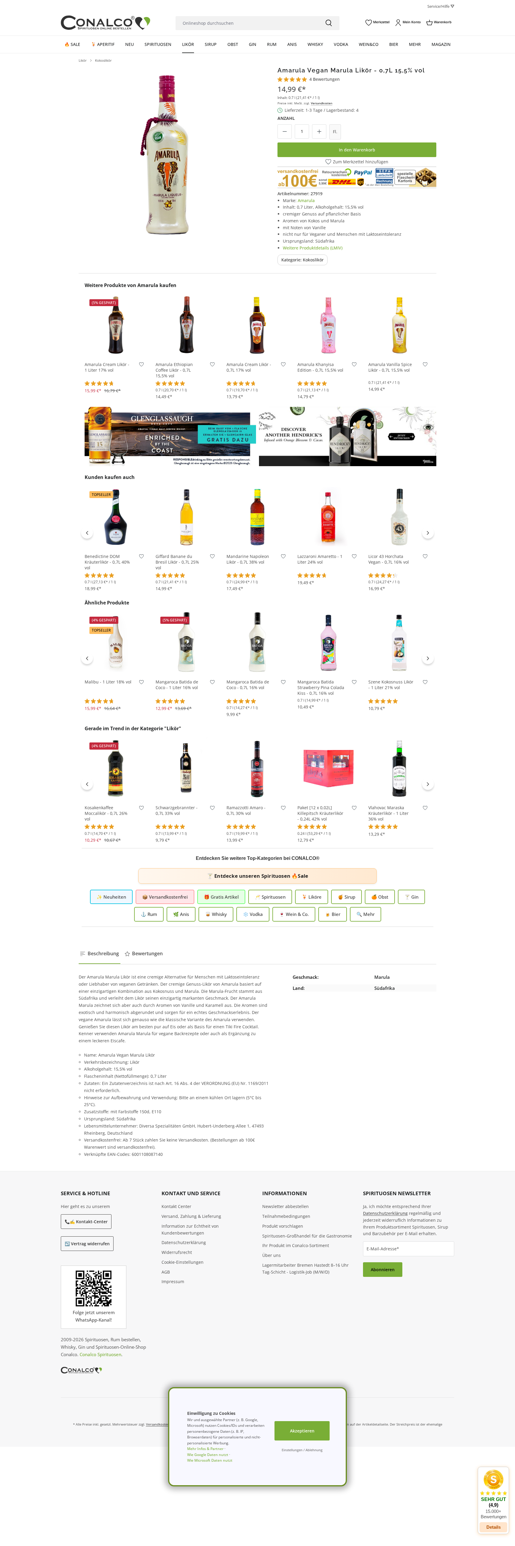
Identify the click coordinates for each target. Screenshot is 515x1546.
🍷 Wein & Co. (294, 914)
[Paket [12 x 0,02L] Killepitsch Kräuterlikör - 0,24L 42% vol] (328, 768)
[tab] (99, 954)
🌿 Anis (181, 914)
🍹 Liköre (312, 897)
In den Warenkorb (357, 150)
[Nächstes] (428, 533)
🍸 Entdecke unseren (257, 875)
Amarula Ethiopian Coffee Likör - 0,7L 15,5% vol (174, 370)
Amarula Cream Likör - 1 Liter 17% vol (107, 367)
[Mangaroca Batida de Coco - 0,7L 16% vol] (257, 642)
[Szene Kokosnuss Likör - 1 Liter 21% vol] (399, 642)
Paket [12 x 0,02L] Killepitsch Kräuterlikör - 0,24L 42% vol (320, 813)
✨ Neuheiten (111, 897)
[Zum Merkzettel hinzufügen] (141, 366)
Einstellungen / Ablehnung (302, 1450)
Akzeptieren (302, 1431)
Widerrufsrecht (177, 1252)
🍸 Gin (411, 897)
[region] (166, 154)
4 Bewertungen (324, 79)
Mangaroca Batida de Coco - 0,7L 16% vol (248, 684)
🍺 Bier (332, 914)
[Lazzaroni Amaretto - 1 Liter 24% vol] (328, 517)
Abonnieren (383, 1269)
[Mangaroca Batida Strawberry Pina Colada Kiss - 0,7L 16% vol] (328, 642)
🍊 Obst (379, 897)
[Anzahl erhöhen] (319, 131)
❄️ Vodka (253, 914)
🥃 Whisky (216, 914)
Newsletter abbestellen (285, 1206)
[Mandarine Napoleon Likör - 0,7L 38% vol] (257, 517)
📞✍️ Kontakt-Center (86, 1221)
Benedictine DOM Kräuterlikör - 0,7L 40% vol (107, 562)
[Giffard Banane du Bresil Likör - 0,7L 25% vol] (187, 517)
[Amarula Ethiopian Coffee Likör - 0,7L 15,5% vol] (187, 325)
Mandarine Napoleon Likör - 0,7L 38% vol (248, 559)
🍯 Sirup (346, 897)
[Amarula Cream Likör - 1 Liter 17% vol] (116, 325)
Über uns (271, 1255)
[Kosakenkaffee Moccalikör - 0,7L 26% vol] (116, 768)
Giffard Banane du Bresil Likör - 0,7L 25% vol (177, 562)
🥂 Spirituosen (270, 897)
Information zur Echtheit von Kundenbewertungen (190, 1229)
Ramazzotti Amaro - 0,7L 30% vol (246, 810)
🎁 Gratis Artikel (221, 897)
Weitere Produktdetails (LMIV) (312, 248)
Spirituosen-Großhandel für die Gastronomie (307, 1236)
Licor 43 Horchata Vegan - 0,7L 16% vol (388, 559)
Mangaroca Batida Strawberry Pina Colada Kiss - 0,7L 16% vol (320, 687)
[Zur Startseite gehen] (105, 22)
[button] (493, 1494)
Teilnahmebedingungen (286, 1216)
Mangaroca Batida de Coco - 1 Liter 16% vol (177, 684)
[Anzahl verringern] (284, 131)
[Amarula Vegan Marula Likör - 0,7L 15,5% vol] (166, 154)
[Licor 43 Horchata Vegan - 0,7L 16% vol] (399, 517)
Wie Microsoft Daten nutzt (209, 1460)
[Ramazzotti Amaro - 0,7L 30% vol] (257, 768)
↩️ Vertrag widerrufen (87, 1243)
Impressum (173, 1281)
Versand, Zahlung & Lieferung (191, 1216)
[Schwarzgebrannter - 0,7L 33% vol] (187, 768)
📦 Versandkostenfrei (165, 897)
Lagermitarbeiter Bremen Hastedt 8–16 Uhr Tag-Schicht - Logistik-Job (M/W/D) (305, 1268)
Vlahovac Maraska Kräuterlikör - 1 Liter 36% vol (388, 813)
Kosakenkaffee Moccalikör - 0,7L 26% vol (106, 813)
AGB (166, 1272)
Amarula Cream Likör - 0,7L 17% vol (249, 367)
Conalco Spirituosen (100, 1354)
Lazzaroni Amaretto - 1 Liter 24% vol (319, 559)
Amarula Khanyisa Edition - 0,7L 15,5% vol (320, 367)
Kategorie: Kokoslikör (302, 260)
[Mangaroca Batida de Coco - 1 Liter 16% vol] (187, 642)
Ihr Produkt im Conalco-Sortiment (295, 1245)
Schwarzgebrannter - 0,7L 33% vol (177, 810)
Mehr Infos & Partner (205, 1448)
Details (493, 1527)
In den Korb (116, 347)
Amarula (306, 200)
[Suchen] (328, 23)
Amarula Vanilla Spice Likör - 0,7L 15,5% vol (390, 367)
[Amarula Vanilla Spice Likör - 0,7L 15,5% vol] (399, 325)
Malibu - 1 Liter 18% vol (108, 682)
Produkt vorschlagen (282, 1226)
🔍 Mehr (365, 914)
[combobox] (247, 23)
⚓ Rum (149, 914)
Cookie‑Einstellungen (183, 1262)
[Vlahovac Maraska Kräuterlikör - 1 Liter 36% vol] (399, 768)
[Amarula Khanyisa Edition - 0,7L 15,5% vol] (328, 325)
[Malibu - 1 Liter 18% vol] (116, 642)
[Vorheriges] (87, 533)
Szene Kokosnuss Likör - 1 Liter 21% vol (390, 684)
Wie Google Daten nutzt (207, 1454)
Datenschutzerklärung (184, 1242)
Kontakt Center (176, 1206)
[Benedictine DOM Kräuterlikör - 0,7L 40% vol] (116, 517)
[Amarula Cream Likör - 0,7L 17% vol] (257, 325)
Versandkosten (321, 103)
